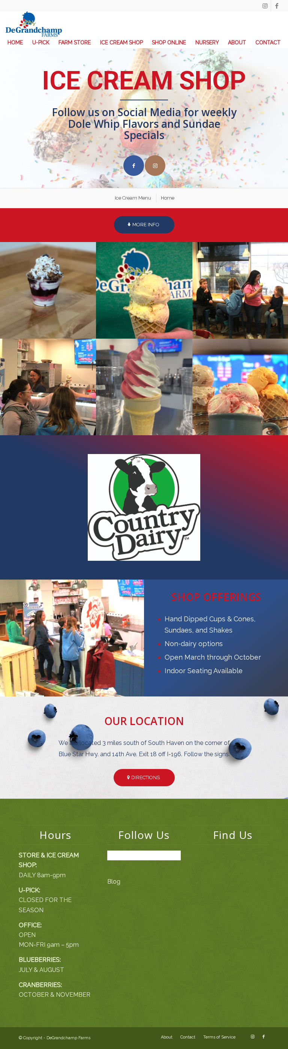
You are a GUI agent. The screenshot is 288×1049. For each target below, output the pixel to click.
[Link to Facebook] (276, 5)
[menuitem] (15, 42)
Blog (113, 881)
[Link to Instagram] (265, 5)
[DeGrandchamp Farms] (34, 24)
